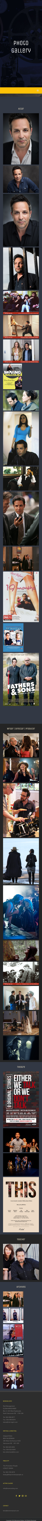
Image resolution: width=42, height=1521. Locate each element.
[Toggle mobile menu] (38, 90)
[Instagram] (22, 1496)
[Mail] (26, 1496)
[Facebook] (16, 1496)
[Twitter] (19, 1496)
